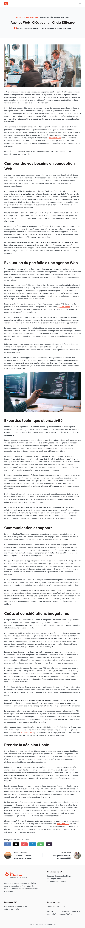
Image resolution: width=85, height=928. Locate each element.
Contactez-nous (27, 733)
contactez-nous (63, 824)
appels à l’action (64, 307)
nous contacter (55, 138)
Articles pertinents (54, 879)
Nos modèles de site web (57, 881)
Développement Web (64, 28)
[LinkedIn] (32, 844)
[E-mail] (49, 844)
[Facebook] (7, 844)
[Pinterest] (24, 844)
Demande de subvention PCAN (59, 876)
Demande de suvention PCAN (15, 906)
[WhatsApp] (40, 844)
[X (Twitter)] (16, 844)
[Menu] (80, 4)
